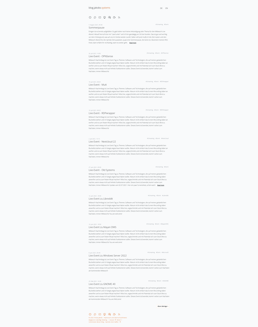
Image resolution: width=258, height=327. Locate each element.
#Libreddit (165, 195)
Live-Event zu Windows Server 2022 (108, 255)
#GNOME (165, 281)
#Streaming (159, 24)
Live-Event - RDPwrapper (102, 113)
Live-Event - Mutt (98, 84)
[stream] (99, 17)
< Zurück (111, 320)
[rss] (119, 17)
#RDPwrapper (164, 81)
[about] (90, 17)
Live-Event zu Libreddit (101, 198)
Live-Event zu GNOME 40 (102, 284)
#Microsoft (165, 252)
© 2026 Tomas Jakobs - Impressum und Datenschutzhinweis (108, 318)
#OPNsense (165, 53)
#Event (166, 24)
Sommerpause (96, 27)
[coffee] (114, 17)
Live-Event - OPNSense (101, 56)
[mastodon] (104, 17)
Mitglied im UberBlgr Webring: (98, 320)
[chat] (95, 17)
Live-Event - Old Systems (102, 170)
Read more (132, 43)
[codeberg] (109, 17)
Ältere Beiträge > (163, 306)
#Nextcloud (165, 138)
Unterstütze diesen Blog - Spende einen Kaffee (104, 322)
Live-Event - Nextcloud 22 (102, 141)
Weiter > (120, 320)
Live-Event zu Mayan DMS (102, 227)
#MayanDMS (165, 224)
